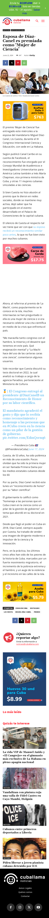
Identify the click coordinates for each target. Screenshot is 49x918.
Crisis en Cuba (21, 608)
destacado (34, 608)
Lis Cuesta (8, 612)
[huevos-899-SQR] (24, 705)
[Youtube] (38, 907)
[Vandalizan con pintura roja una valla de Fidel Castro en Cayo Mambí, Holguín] (24, 778)
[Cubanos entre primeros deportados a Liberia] (24, 815)
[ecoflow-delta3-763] (24, 120)
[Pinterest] (18, 63)
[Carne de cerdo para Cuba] (24, 254)
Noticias (6, 30)
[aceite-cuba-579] (24, 601)
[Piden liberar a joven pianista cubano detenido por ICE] (24, 848)
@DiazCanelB (29, 395)
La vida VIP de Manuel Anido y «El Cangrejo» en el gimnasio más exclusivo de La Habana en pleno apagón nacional (24, 757)
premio (37, 612)
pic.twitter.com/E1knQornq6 (24, 438)
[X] (11, 63)
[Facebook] (5, 63)
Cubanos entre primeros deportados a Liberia (19, 831)
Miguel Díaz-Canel (23, 612)
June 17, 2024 (36, 449)
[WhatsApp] (24, 63)
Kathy (32, 55)
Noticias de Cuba (17, 30)
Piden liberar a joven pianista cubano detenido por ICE (23, 864)
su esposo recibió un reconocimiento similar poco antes (24, 230)
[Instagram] (20, 907)
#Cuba (12, 426)
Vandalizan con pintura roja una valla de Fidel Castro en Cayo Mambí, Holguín (22, 796)
